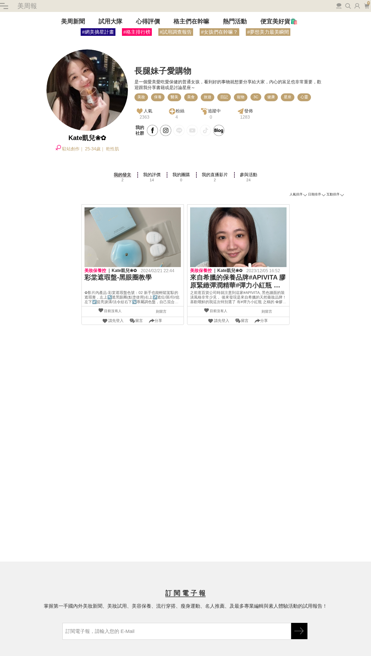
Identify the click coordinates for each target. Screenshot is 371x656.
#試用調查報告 (176, 32)
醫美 (174, 97)
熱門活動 (235, 21)
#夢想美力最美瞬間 (268, 32)
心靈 (304, 97)
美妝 (141, 97)
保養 (158, 97)
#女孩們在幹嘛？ (219, 32)
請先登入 (116, 320)
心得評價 (148, 21)
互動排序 (332, 194)
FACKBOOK (152, 130)
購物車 (366, 5)
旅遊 (207, 97)
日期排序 (314, 194)
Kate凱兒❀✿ (124, 270)
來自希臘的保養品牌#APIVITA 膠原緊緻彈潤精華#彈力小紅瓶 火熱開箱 (238, 282)
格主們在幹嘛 (191, 21)
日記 (224, 97)
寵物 (240, 97)
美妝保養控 (95, 270)
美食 (191, 97)
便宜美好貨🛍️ (279, 21)
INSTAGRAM (165, 130)
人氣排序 (296, 194)
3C (255, 97)
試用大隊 (110, 21)
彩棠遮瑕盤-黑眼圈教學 (118, 277)
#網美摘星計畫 (98, 32)
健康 (271, 97)
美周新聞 (73, 21)
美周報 (27, 5)
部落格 (219, 130)
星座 (287, 97)
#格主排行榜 (136, 32)
